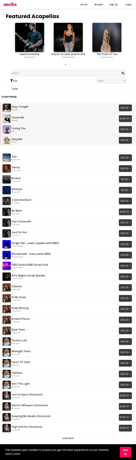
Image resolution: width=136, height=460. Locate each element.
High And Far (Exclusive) (27, 427)
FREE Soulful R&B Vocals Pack (30, 265)
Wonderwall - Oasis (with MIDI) (31, 254)
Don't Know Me (21, 221)
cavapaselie (68, 57)
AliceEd (15, 120)
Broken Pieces (21, 319)
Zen (14, 156)
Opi (13, 131)
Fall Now (17, 373)
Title (15, 89)
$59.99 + (125, 266)
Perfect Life (19, 340)
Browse (99, 4)
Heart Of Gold (21, 362)
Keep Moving (20, 308)
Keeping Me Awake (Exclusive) (31, 416)
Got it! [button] (125, 452)
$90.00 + (125, 129)
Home (83, 4)
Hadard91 (16, 289)
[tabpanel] (29, 42)
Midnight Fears (21, 351)
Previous (7, 42)
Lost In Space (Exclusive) (27, 394)
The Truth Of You (107, 54)
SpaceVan (29, 57)
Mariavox (16, 343)
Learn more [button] (12, 454)
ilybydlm (17, 139)
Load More (68, 438)
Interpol (17, 189)
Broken (16, 178)
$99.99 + (125, 168)
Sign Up (113, 4)
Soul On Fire (19, 232)
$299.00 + (125, 395)
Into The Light (21, 383)
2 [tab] (70, 64)
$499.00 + (125, 211)
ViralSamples (18, 246)
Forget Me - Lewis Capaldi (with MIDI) (35, 243)
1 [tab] (65, 64)
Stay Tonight (20, 106)
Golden (15, 109)
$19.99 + (125, 179)
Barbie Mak (17, 267)
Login (129, 4)
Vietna (16, 167)
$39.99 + (125, 107)
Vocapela (16, 397)
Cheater (17, 286)
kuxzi (14, 142)
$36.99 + (125, 140)
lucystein (16, 213)
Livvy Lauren (107, 57)
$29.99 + (125, 244)
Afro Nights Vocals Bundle (28, 275)
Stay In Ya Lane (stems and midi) (68, 55)
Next (128, 42)
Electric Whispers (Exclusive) (30, 405)
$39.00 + (125, 222)
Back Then (18, 329)
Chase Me (18, 117)
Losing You (19, 128)
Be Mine (17, 210)
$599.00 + (125, 118)
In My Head (19, 297)
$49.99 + (125, 201)
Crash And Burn (22, 200)
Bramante (16, 159)
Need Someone (29, 54)
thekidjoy (16, 202)
